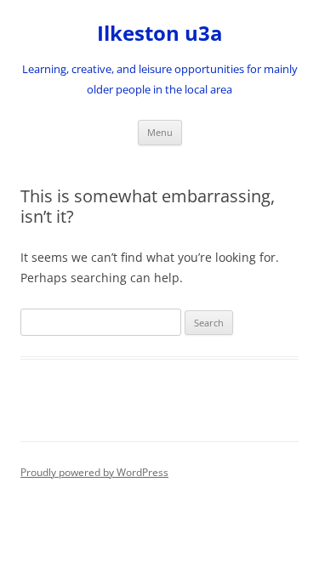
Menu (160, 132)
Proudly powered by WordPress (94, 472)
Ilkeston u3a (160, 33)
